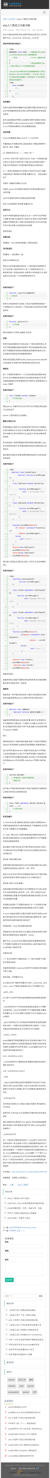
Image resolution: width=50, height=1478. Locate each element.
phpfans (11, 30)
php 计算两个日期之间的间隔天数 (23, 1320)
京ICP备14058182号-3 (28, 1468)
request (11, 1380)
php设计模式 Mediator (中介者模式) (22, 1434)
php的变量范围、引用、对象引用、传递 (25, 1208)
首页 (5, 19)
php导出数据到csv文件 (17, 1407)
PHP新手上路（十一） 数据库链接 (22, 1423)
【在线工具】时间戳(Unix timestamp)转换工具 (29, 1334)
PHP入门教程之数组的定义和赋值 (22, 1213)
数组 (31, 1380)
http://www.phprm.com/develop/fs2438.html (29, 1172)
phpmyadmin (13, 1392)
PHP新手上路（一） (17, 1231)
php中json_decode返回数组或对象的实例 (26, 1203)
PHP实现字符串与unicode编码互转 (24, 1344)
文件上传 (22, 1380)
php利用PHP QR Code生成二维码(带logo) (25, 1429)
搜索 (40, 1296)
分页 (34, 1392)
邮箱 (7, 1251)
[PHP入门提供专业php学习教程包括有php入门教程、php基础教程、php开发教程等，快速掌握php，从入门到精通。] (13, 4)
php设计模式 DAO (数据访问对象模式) (23, 1445)
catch (21, 1386)
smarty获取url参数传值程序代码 (21, 1456)
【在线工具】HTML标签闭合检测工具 (25, 1325)
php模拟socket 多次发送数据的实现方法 (24, 1412)
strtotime (11, 1386)
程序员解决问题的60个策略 (20, 1354)
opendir (30, 1386)
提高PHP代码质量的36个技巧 (21, 1349)
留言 (7, 1260)
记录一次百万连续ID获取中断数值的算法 (26, 1339)
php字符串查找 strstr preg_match (22, 1227)
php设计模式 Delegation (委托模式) (22, 1450)
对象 (12, 1185)
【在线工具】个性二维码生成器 (22, 1315)
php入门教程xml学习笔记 (19, 1198)
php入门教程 (23, 1185)
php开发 (12, 19)
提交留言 (9, 1280)
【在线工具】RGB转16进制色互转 (23, 1329)
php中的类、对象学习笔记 (19, 1218)
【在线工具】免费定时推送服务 (22, 1310)
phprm (13, 1468)
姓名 (7, 1242)
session (26, 1392)
